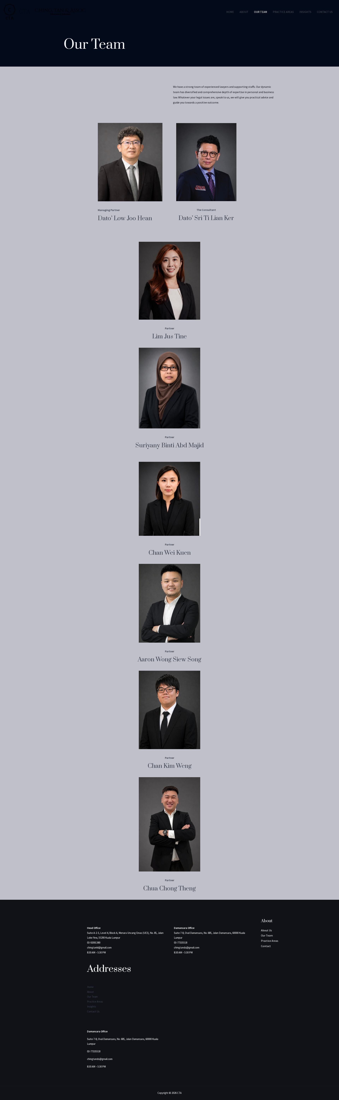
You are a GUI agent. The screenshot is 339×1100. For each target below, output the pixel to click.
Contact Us (325, 12)
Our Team (260, 12)
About (244, 12)
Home (230, 12)
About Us (266, 930)
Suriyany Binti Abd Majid (169, 445)
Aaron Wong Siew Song (169, 659)
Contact (266, 946)
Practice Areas (283, 12)
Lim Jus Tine (169, 336)
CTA (24, 11)
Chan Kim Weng (170, 766)
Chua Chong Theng (169, 889)
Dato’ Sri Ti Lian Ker (206, 218)
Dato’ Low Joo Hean (125, 218)
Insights (305, 12)
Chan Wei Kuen (169, 553)
